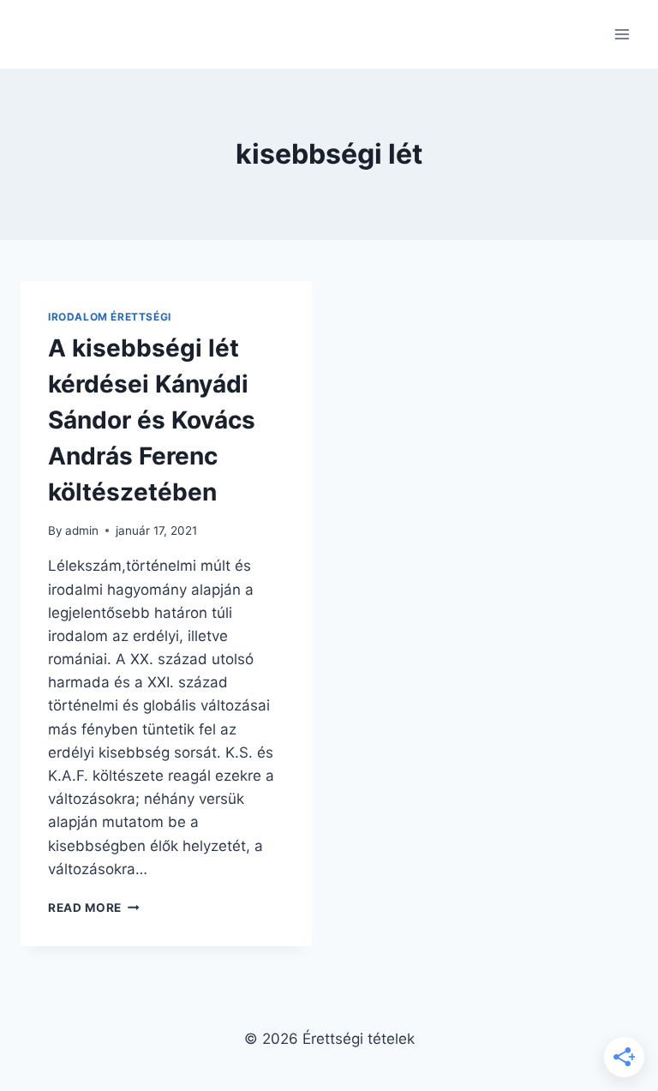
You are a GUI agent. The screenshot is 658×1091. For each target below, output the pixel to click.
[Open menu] (621, 34)
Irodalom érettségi (109, 316)
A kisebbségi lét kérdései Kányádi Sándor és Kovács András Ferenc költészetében (151, 420)
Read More (94, 907)
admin (82, 530)
